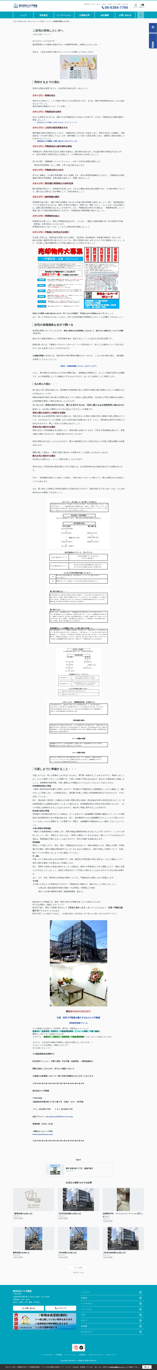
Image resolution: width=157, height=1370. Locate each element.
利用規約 (82, 1355)
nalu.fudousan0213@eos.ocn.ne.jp (59, 1117)
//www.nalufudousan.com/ (43, 1134)
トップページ (85, 1292)
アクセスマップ (86, 1332)
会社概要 (105, 15)
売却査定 (44, 15)
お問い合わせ (125, 15)
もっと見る (78, 1267)
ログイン (135, 7)
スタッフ (84, 1320)
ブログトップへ (78, 1273)
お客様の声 (84, 15)
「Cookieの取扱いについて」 (117, 1367)
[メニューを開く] (140, 15)
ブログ (83, 1315)
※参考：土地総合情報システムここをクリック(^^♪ (78, 366)
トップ (23, 15)
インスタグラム (86, 1303)
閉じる (146, 1367)
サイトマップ (111, 1355)
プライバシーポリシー (96, 1355)
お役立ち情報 (37, 34)
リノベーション (64, 15)
